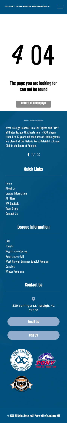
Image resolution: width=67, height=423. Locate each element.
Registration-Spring (16, 251)
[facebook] (28, 155)
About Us (10, 188)
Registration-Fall (15, 256)
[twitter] (38, 155)
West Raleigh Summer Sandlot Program (27, 261)
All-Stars (10, 198)
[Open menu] (60, 7)
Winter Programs (15, 271)
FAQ (8, 241)
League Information (16, 193)
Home (9, 183)
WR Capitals (12, 203)
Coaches (10, 266)
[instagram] (33, 155)
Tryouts (9, 246)
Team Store (12, 208)
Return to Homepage (33, 103)
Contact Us (12, 213)
